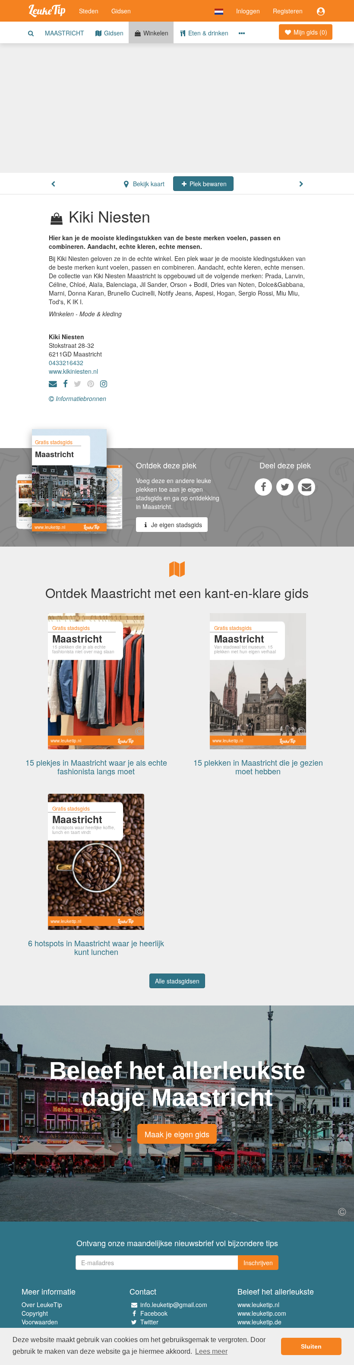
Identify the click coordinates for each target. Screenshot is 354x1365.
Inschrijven (258, 1262)
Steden (88, 10)
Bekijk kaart (147, 183)
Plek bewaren (207, 183)
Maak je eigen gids (177, 1133)
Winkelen (155, 33)
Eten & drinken (207, 33)
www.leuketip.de (259, 1321)
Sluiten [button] (311, 1346)
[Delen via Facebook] (263, 486)
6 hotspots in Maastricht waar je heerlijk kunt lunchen (96, 947)
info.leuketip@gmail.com (173, 1304)
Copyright (35, 1313)
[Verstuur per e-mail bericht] (306, 486)
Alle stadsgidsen (177, 981)
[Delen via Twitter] (285, 486)
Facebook (154, 1313)
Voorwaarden (40, 1321)
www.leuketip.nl (258, 1304)
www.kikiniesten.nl (73, 371)
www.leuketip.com (261, 1313)
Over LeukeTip (42, 1304)
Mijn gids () (309, 32)
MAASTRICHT (64, 33)
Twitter (149, 1321)
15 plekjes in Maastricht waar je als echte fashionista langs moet (96, 766)
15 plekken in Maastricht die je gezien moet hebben (258, 766)
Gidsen (121, 10)
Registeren (288, 10)
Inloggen (248, 10)
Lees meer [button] (211, 1351)
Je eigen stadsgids (175, 524)
